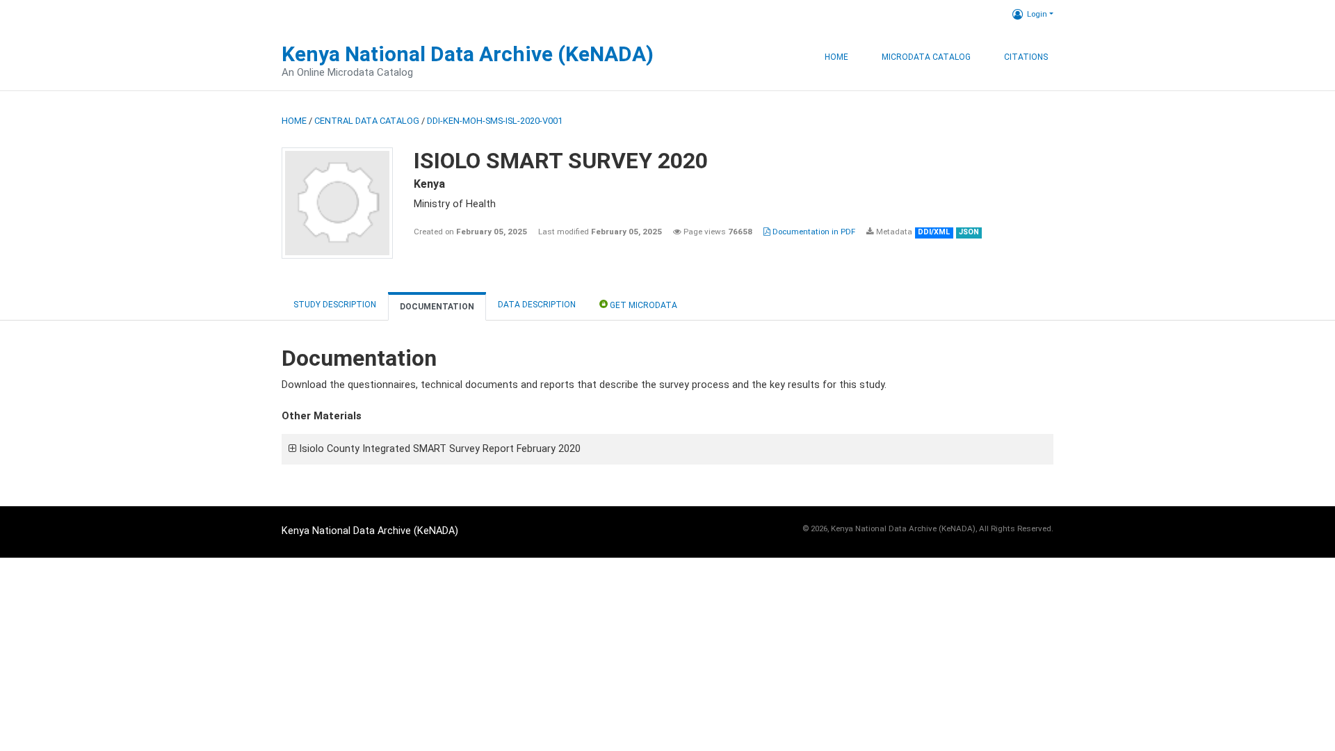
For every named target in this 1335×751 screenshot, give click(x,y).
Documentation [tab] (437, 307)
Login (1037, 14)
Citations (1026, 57)
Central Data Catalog (366, 120)
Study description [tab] (334, 304)
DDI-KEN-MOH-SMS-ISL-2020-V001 (495, 120)
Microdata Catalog (926, 57)
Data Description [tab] (537, 304)
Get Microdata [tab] (642, 305)
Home (836, 57)
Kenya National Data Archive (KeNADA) (468, 54)
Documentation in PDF (812, 231)
